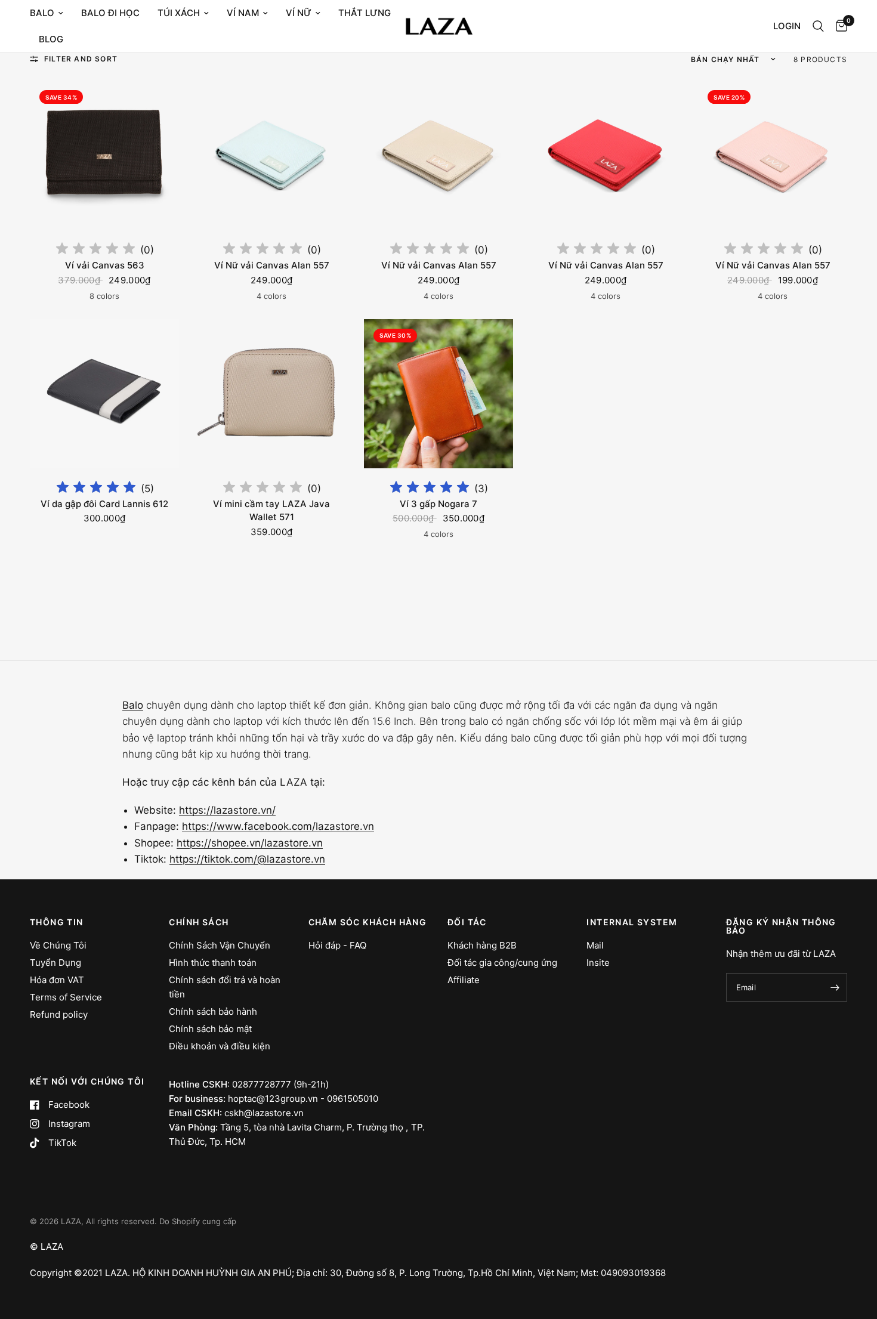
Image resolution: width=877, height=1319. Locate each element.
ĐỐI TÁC (467, 922)
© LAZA (46, 1246)
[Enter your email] (835, 987)
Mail (595, 945)
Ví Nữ (298, 12)
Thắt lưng (364, 12)
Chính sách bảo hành (213, 1011)
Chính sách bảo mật (210, 1028)
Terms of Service (66, 997)
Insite (598, 962)
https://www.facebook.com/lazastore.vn (278, 826)
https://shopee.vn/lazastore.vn (250, 843)
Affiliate (463, 980)
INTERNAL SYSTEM (631, 922)
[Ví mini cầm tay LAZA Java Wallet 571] (271, 393)
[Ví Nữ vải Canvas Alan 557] (271, 155)
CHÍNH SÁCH (198, 922)
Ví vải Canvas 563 (104, 265)
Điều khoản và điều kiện (219, 1046)
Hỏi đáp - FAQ (337, 945)
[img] (95, 250)
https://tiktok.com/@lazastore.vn (247, 859)
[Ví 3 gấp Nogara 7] (438, 393)
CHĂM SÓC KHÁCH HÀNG (367, 922)
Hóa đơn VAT (57, 980)
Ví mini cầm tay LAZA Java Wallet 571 (271, 510)
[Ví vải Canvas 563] (104, 155)
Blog (51, 39)
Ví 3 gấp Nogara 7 (438, 503)
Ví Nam (243, 12)
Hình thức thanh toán (213, 962)
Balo (42, 12)
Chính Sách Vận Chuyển (219, 945)
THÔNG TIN (57, 922)
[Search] (818, 26)
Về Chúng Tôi (58, 945)
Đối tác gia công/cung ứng (502, 962)
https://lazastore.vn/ (227, 810)
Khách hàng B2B (482, 945)
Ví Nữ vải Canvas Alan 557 (271, 265)
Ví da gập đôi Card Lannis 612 (104, 503)
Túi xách (179, 12)
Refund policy (59, 1014)
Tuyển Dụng (55, 962)
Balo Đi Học (110, 12)
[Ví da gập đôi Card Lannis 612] (104, 393)
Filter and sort (81, 58)
